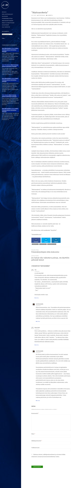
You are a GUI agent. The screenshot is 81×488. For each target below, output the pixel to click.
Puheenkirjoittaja (7, 18)
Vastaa (37, 297)
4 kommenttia (50, 15)
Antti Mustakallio (41, 15)
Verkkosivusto (35, 447)
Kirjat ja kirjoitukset (8, 22)
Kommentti (35, 413)
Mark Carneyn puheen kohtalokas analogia (10, 50)
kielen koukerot (43, 244)
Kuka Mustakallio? (7, 14)
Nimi (33, 434)
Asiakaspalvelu (35, 244)
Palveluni (5, 16)
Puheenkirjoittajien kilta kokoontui (45, 251)
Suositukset (5, 25)
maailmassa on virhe (52, 244)
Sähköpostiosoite (36, 440)
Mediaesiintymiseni (7, 20)
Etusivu (4, 12)
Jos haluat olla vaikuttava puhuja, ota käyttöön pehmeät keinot (50, 258)
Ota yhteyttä (6, 27)
